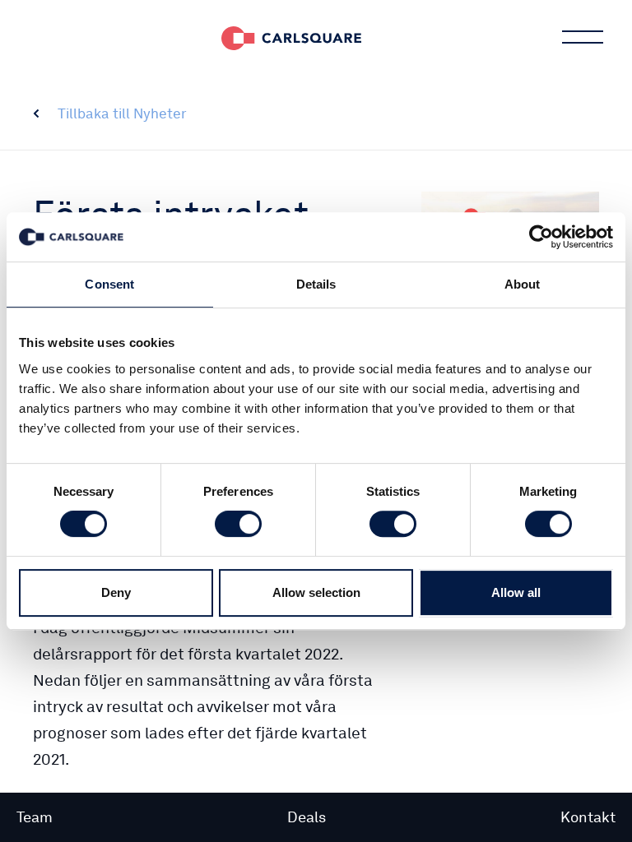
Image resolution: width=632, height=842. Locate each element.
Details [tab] (316, 284)
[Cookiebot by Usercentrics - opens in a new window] (541, 236)
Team (34, 817)
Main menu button (583, 37)
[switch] (238, 524)
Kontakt (588, 817)
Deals (306, 817)
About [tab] (522, 284)
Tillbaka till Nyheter (122, 113)
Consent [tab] (109, 284)
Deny (116, 592)
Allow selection (316, 592)
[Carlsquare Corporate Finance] (291, 37)
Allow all (516, 592)
